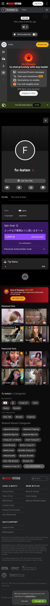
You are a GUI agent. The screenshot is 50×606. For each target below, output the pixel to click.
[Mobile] (13, 403)
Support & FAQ (8, 527)
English (38, 478)
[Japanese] (5, 403)
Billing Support (8, 532)
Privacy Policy (7, 491)
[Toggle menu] (3, 3)
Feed (24, 10)
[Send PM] (43, 187)
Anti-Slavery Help (9, 515)
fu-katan (6, 393)
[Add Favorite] (4, 44)
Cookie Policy (30, 596)
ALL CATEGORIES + (34, 466)
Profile (5, 197)
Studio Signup (31, 496)
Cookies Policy (8, 505)
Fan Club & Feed (18, 197)
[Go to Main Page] (15, 3)
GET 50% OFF (17, 298)
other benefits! (33, 89)
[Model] (45, 120)
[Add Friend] (31, 187)
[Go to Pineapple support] (4, 575)
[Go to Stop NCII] (17, 575)
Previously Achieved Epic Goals (18, 249)
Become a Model (32, 491)
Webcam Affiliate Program (36, 501)
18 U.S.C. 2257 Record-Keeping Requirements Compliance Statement (24, 584)
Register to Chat (28, 93)
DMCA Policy (7, 501)
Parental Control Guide (11, 510)
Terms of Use (7, 496)
